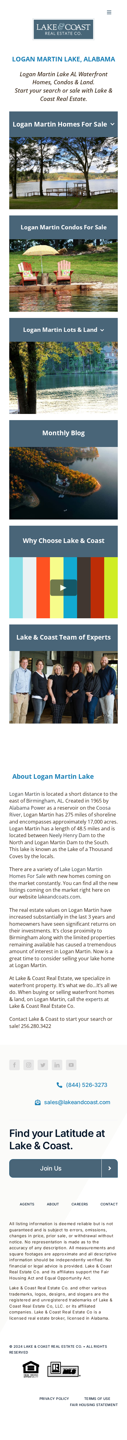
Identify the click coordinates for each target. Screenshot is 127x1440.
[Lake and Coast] (63, 21)
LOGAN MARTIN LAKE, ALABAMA (63, 59)
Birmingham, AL (44, 800)
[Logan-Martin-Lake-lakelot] (63, 344)
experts (94, 999)
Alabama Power (27, 807)
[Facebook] (14, 1065)
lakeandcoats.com (59, 896)
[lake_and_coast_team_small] (63, 654)
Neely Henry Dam (69, 835)
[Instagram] (28, 1065)
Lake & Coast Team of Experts (63, 637)
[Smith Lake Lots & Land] (63, 450)
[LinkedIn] (57, 1065)
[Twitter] (43, 1065)
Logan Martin (24, 794)
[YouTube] (71, 1065)
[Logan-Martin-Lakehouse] (63, 140)
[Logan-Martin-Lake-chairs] (63, 242)
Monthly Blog (63, 432)
